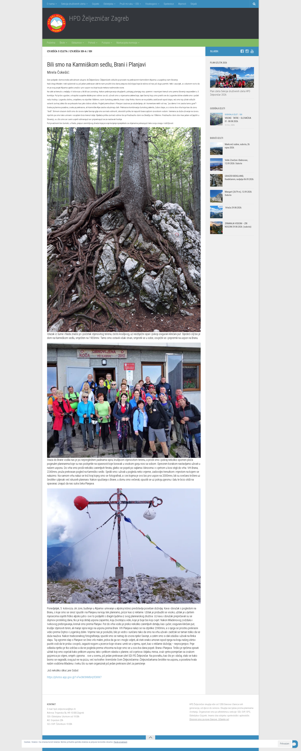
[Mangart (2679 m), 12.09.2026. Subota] (216, 196)
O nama (51, 3)
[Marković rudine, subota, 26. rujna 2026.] (216, 148)
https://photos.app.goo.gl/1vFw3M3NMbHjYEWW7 (74, 677)
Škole (62, 42)
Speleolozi (169, 3)
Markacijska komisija (126, 42)
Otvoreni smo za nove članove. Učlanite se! (209, 719)
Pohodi (91, 42)
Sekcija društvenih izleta (73, 3)
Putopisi (106, 42)
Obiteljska (108, 3)
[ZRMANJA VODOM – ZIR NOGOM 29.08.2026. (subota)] (216, 228)
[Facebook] (242, 51)
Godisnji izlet (231, 114)
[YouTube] (252, 51)
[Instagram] (247, 51)
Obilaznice (76, 42)
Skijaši (193, 3)
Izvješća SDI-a (78, 51)
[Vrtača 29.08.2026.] (216, 212)
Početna (51, 42)
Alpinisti (182, 3)
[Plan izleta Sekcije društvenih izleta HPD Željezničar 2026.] (232, 77)
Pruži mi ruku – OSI (129, 3)
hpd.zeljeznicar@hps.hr (64, 709)
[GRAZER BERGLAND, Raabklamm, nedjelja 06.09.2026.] (216, 180)
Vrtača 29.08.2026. (233, 207)
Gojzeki (95, 3)
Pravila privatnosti (120, 742)
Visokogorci (151, 3)
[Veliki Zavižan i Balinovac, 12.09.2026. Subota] (216, 164)
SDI (90, 51)
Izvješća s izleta (57, 51)
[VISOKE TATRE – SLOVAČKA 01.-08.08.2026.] (216, 119)
